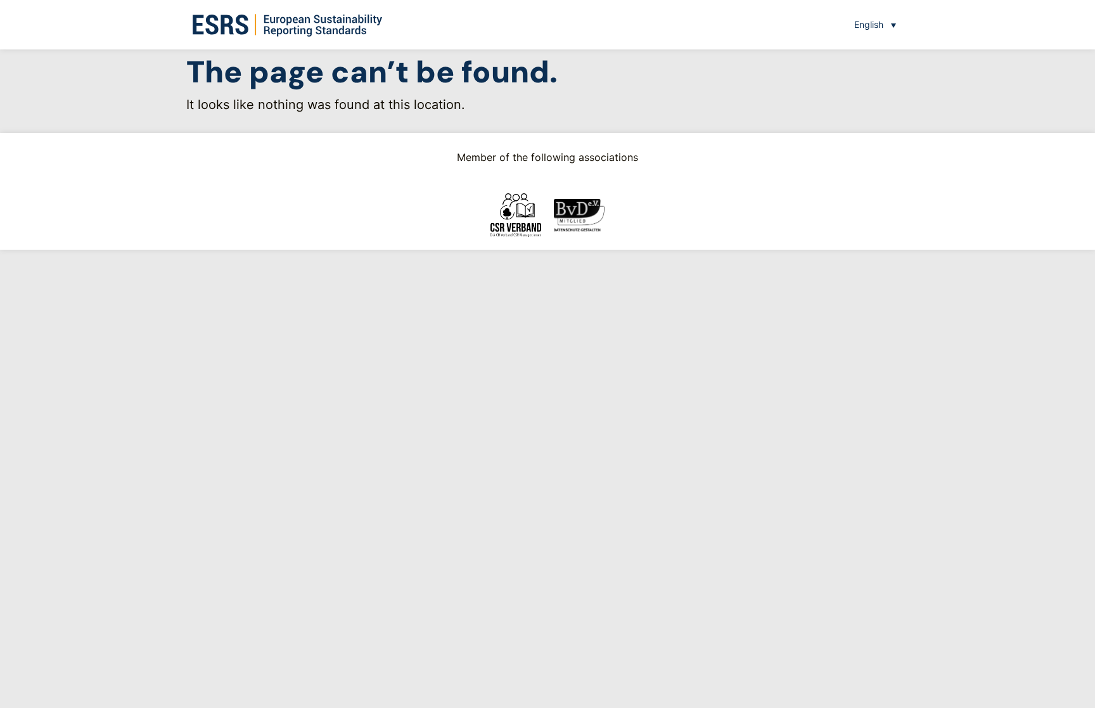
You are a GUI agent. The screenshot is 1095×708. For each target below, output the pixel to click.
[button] (875, 24)
